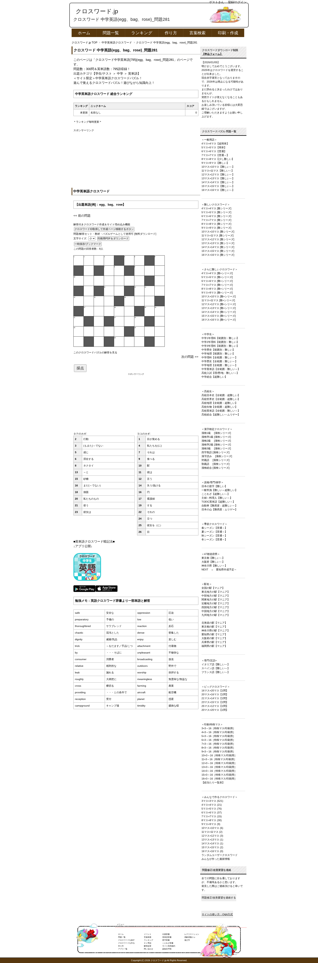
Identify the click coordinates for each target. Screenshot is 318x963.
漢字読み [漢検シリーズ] (217, 456)
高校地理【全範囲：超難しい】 (220, 402)
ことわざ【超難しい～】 (216, 493)
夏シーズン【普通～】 (214, 531)
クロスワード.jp (97, 11)
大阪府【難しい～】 (213, 561)
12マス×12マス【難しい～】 (218, 174)
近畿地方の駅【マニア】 (216, 603)
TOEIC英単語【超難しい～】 (218, 501)
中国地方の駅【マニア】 (216, 611)
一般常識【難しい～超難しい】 (220, 490)
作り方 (171, 33)
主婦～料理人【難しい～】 (217, 497)
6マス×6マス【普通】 (214, 151)
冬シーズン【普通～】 (214, 539)
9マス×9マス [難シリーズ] (216, 227)
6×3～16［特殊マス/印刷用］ (218, 739)
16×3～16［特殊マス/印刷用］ (219, 778)
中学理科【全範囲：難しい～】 (220, 357)
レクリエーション (191, 934)
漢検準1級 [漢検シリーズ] (216, 436)
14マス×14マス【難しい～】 (218, 182)
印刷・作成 (228, 33)
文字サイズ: (80, 238)
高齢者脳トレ (189, 937)
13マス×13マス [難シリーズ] (218, 243)
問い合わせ (148, 949)
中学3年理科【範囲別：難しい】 (220, 345)
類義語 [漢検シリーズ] (215, 463)
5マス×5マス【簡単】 (214, 147)
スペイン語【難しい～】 (216, 668)
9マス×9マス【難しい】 (215, 162)
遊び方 (187, 940)
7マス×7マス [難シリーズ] (216, 220)
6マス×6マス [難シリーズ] (216, 216)
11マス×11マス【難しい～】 (218, 170)
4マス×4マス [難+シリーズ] (217, 273)
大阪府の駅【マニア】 (214, 638)
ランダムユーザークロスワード (220, 855)
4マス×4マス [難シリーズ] (216, 208)
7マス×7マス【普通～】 (215, 155)
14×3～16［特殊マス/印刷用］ (219, 770)
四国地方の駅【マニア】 (216, 607)
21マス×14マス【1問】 (215, 698)
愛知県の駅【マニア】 (214, 634)
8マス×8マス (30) (212, 820)
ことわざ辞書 (167, 943)
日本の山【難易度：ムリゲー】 (220, 509)
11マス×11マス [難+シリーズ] (218, 300)
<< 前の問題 (82, 215)
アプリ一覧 (122, 949)
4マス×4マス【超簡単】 (215, 143)
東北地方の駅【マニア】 (216, 591)
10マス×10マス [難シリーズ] (218, 231)
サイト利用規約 (168, 946)
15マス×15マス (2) (212, 847)
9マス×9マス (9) (211, 824)
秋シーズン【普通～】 (214, 535)
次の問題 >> (189, 357)
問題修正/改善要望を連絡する (219, 897)
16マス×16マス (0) (212, 851)
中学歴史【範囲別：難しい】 (218, 349)
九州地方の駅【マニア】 (216, 615)
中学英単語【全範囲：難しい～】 (221, 369)
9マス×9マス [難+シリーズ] (217, 292)
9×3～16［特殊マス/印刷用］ (218, 751)
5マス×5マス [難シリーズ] (216, 212)
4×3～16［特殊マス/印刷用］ (218, 732)
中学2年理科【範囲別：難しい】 (220, 341)
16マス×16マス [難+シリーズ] (219, 319)
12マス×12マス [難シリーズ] (218, 239)
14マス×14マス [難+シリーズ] (219, 311)
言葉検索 (197, 33)
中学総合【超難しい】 (214, 376)
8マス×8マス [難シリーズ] (216, 223)
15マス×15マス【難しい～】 (218, 186)
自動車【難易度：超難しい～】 (220, 505)
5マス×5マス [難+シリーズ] (217, 277)
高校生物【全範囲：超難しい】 (220, 406)
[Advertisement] (135, 158)
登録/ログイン (237, 2)
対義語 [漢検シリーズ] (215, 460)
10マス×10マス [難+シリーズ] (219, 296)
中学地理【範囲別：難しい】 (218, 353)
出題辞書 (166, 934)
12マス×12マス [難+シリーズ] (219, 304)
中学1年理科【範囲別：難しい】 (220, 338)
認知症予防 (167, 949)
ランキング (141, 33)
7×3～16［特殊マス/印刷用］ (218, 743)
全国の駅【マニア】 (213, 587)
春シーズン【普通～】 (214, 527)
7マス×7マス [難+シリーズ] (217, 284)
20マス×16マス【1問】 (215, 694)
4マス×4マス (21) (212, 804)
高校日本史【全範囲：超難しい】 (221, 395)
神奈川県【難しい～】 (214, 565)
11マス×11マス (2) (212, 831)
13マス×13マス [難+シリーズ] (219, 308)
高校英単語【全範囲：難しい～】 (221, 410)
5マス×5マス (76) (212, 808)
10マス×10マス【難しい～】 (218, 166)
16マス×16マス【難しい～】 (218, 189)
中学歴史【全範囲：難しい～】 (220, 361)
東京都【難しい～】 (213, 557)
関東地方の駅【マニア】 (216, 599)
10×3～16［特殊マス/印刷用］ (219, 755)
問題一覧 (111, 33)
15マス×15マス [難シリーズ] (218, 250)
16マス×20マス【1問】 (215, 690)
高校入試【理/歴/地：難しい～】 (220, 372)
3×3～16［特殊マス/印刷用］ (218, 728)
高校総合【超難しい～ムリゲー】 (221, 414)
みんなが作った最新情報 (216, 858)
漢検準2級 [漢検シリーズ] (216, 444)
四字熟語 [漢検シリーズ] (215, 452)
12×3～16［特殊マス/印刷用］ (219, 763)
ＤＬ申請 (147, 943)
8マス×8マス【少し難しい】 (218, 159)
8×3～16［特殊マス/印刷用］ (218, 747)
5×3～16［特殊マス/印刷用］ (218, 736)
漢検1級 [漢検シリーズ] (216, 432)
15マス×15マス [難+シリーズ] (219, 315)
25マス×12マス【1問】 (215, 706)
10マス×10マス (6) (212, 827)
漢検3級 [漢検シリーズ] (216, 448)
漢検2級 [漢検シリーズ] (216, 440)
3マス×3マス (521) (212, 800)
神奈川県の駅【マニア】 (216, 630)
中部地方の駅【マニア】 (216, 595)
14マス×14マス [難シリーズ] (218, 247)
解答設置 (147, 946)
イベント (147, 934)
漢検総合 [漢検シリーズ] (215, 467)
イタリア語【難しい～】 (216, 664)
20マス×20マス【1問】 (215, 709)
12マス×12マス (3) (212, 835)
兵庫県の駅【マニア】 (214, 642)
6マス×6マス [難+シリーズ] (217, 280)
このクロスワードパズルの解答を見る (95, 352)
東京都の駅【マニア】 (214, 626)
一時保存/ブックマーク (88, 243)
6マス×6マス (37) (212, 812)
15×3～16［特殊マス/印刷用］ (219, 774)
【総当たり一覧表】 (213, 782)
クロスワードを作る (126, 943)
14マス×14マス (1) (212, 843)
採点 (80, 368)
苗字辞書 (166, 940)
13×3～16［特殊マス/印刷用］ (219, 766)
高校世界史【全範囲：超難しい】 (221, 399)
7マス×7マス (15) (212, 816)
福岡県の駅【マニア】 (214, 645)
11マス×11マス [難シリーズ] (218, 235)
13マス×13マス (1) (212, 839)
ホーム (84, 33)
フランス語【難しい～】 (216, 672)
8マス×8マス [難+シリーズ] (217, 288)
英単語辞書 (167, 937)
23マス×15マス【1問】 (215, 702)
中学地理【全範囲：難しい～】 (220, 365)
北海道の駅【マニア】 (214, 622)
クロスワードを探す (126, 940)
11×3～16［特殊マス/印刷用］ (219, 759)
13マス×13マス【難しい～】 (218, 178)
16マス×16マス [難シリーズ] (218, 254)
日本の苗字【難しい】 (214, 486)
